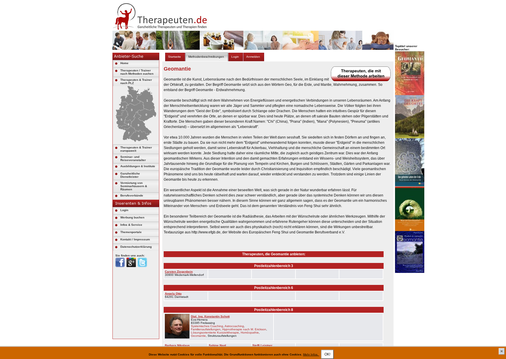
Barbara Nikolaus (177, 345)
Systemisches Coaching (207, 326)
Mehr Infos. (311, 354)
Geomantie (198, 335)
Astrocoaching (234, 326)
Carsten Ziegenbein (179, 271)
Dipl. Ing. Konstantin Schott (210, 316)
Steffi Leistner (262, 345)
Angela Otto (173, 293)
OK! (327, 354)
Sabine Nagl (217, 345)
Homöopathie (250, 332)
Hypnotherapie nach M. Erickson (244, 329)
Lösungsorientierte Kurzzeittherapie (215, 332)
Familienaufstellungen (205, 329)
